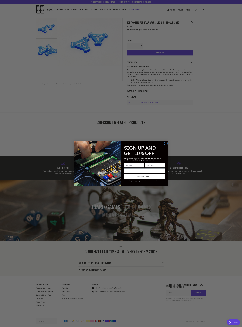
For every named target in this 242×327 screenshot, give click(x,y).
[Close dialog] (166, 143)
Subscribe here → (144, 177)
